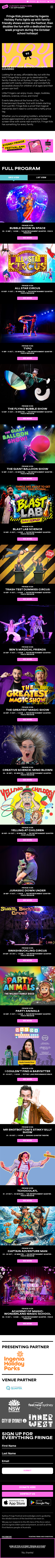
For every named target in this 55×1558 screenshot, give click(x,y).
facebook (7, 1537)
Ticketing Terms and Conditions (41, 1537)
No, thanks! (27, 1553)
